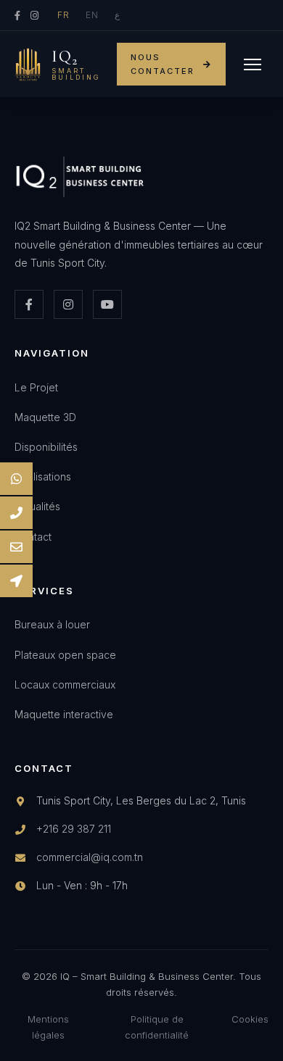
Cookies (249, 1019)
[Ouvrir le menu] (252, 64)
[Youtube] (107, 304)
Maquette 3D (45, 417)
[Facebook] (17, 15)
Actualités (37, 506)
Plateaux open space (65, 655)
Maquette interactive (64, 714)
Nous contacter (162, 64)
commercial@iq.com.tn (89, 857)
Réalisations (43, 476)
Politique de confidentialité (157, 1027)
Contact (33, 536)
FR (63, 14)
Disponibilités (46, 447)
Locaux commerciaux (65, 684)
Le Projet (36, 387)
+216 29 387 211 (73, 829)
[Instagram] (34, 15)
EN (92, 14)
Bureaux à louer (52, 624)
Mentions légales (48, 1027)
